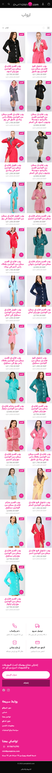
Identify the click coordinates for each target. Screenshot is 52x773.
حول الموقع (6, 708)
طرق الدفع (6, 721)
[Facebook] (3, 690)
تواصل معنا (6, 717)
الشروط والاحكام (26, 769)
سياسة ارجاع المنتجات (10, 730)
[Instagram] (8, 690)
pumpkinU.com (29, 764)
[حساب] (43, 4)
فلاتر (7, 28)
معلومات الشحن (8, 726)
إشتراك (26, 683)
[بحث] (9, 4)
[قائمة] (3, 4)
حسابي (4, 712)
